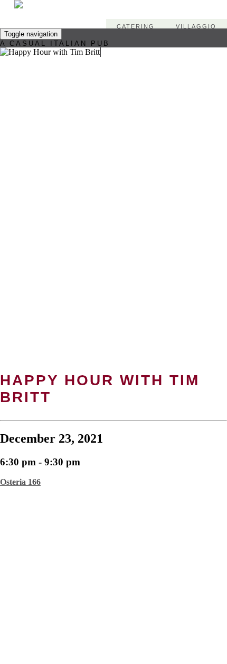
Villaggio (196, 26)
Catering (136, 26)
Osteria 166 (20, 481)
